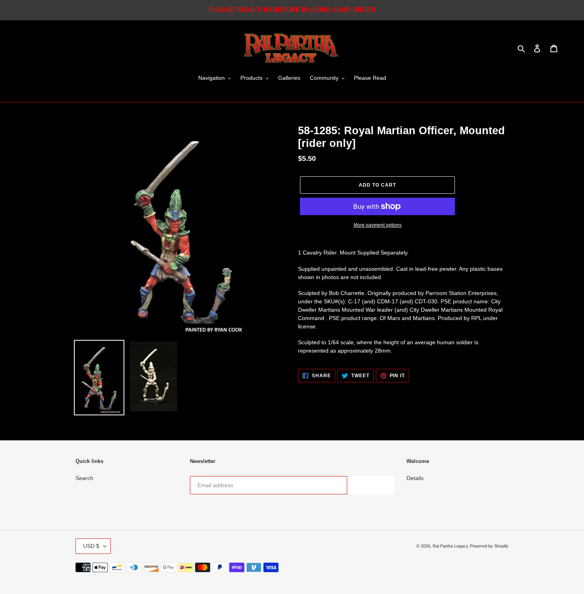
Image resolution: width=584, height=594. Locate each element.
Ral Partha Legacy (450, 546)
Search (84, 478)
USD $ (91, 546)
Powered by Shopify (489, 546)
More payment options (378, 225)
